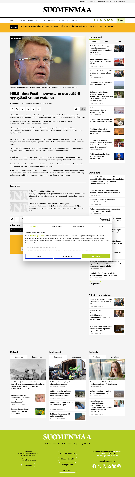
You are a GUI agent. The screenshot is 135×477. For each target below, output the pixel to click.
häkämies (14, 230)
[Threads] (113, 20)
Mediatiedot (83, 1)
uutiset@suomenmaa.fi (28, 455)
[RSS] (105, 20)
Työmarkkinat (16, 38)
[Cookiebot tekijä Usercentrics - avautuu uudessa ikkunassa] (101, 219)
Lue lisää (110, 26)
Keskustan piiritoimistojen (109, 452)
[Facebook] (95, 20)
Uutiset (13, 20)
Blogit (43, 20)
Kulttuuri (14, 27)
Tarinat (74, 20)
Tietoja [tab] (101, 226)
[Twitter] (99, 467)
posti (22, 230)
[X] (98, 20)
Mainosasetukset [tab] (79, 226)
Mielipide (53, 386)
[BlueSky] (109, 20)
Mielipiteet (52, 20)
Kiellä (39, 256)
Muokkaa (66, 256)
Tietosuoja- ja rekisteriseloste (107, 456)
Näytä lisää (95, 284)
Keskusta (22, 20)
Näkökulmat (33, 20)
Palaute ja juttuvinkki (104, 1)
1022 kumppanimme (37, 236)
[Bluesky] (114, 467)
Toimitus (92, 1)
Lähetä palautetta (67, 465)
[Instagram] (101, 20)
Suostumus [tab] (34, 226)
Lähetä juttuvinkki (67, 459)
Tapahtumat (64, 20)
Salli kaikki (96, 256)
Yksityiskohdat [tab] (56, 226)
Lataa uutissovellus (119, 1)
